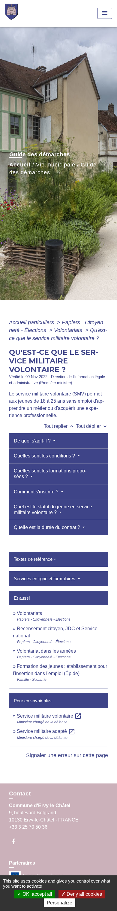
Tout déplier (92, 426)
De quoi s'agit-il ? (33, 440)
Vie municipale (55, 165)
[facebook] (16, 841)
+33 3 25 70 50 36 (28, 827)
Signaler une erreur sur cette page (67, 755)
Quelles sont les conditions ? (45, 455)
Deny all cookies (83, 894)
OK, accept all (36, 894)
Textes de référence (33, 559)
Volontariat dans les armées (46, 651)
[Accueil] (27, 13)
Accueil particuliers (32, 322)
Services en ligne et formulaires (45, 578)
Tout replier (59, 426)
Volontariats (69, 330)
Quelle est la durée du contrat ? (47, 527)
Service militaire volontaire (49, 716)
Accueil (20, 165)
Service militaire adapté (46, 731)
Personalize (59, 902)
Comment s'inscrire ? (37, 491)
